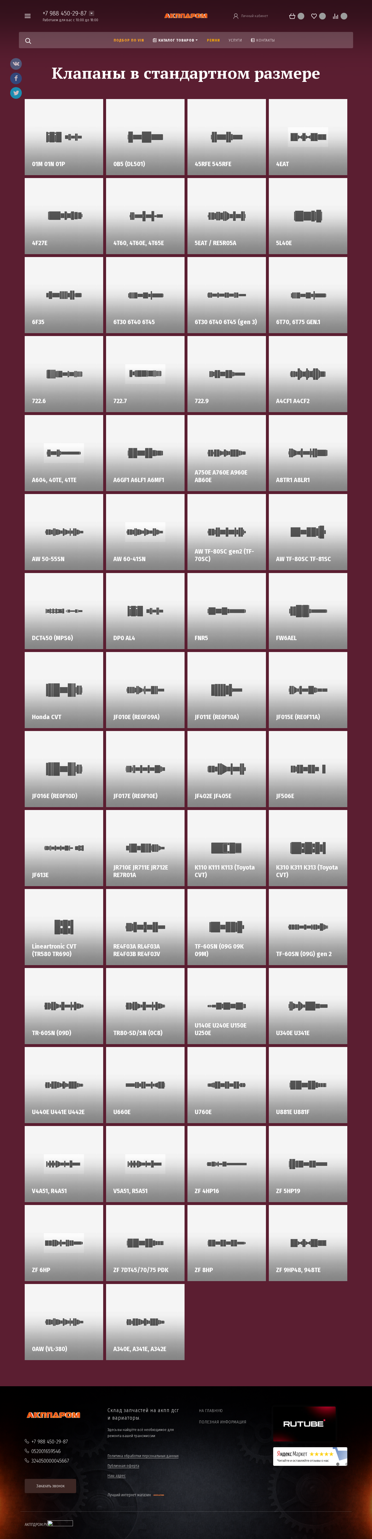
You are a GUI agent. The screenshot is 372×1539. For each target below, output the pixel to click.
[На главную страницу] (186, 15)
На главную (211, 1410)
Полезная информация (222, 1422)
